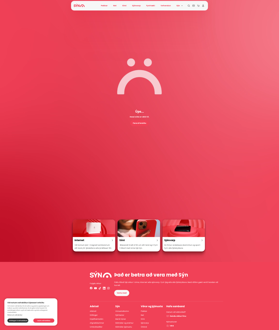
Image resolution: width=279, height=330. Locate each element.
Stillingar (94, 315)
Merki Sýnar (120, 319)
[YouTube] (95, 288)
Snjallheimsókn (96, 319)
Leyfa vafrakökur (43, 320)
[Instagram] (108, 288)
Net (142, 315)
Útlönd (144, 327)
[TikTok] (100, 288)
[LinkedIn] (104, 288)
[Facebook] (91, 288)
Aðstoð (93, 311)
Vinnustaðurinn (122, 311)
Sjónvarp (145, 323)
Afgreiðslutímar (97, 323)
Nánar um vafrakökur (14, 315)
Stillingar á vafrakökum (18, 320)
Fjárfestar (119, 315)
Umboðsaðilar (96, 327)
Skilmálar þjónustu (123, 327)
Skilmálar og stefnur (124, 323)
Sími (143, 319)
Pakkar (144, 311)
